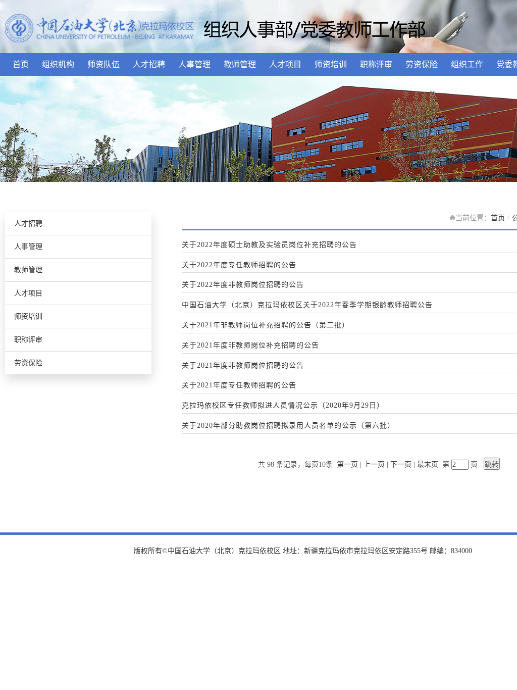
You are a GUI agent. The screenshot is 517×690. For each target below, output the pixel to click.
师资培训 (331, 64)
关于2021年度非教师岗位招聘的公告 (243, 365)
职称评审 (376, 64)
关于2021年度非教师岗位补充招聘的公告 (250, 345)
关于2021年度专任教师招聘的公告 (239, 385)
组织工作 (467, 64)
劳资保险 (421, 64)
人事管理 (194, 64)
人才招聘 (149, 64)
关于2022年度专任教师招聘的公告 (239, 265)
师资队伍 (103, 64)
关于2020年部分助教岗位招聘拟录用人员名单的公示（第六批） (288, 425)
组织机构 (58, 64)
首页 (21, 64)
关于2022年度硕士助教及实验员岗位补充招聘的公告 (269, 245)
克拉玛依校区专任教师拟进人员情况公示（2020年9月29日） (283, 405)
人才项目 (285, 64)
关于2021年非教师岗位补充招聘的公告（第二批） (265, 325)
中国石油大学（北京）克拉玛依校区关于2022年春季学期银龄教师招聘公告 (307, 305)
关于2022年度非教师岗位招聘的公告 (243, 284)
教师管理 (240, 64)
